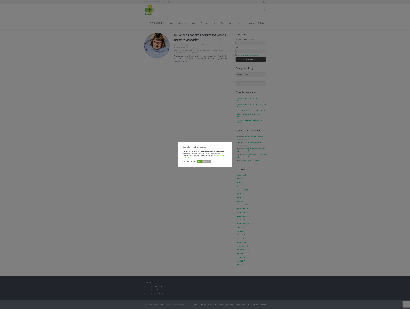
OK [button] (199, 161)
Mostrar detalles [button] (189, 161)
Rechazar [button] (206, 161)
